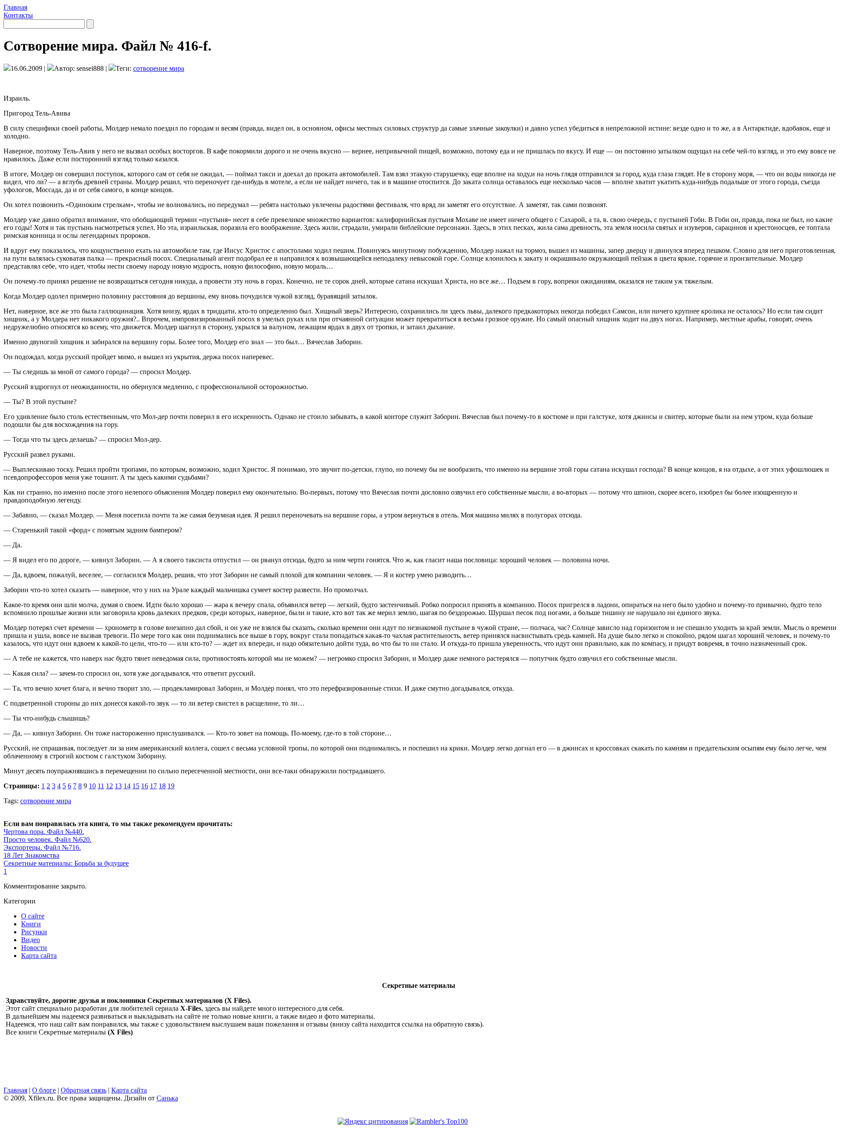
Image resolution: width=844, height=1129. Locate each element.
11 (101, 786)
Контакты (18, 15)
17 (153, 786)
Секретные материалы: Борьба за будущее (66, 863)
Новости (34, 947)
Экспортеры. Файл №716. (42, 847)
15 (135, 786)
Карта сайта (39, 955)
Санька (167, 1098)
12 (109, 786)
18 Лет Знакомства (31, 855)
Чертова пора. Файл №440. (44, 831)
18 (162, 786)
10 (92, 786)
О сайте (32, 916)
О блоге (44, 1090)
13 (118, 786)
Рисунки (34, 932)
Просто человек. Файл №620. (47, 839)
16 (144, 786)
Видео (30, 939)
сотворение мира (158, 68)
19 (171, 786)
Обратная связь (83, 1090)
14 (127, 786)
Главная (15, 7)
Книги (31, 924)
